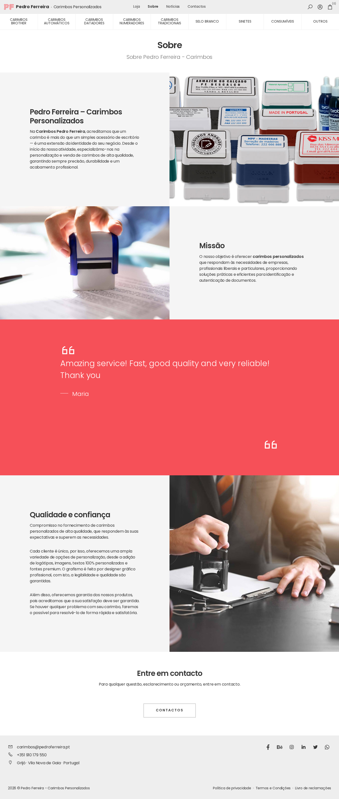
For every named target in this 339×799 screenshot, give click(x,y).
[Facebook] (268, 748)
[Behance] (280, 748)
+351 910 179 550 (32, 755)
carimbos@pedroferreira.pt (43, 747)
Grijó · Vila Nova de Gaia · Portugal (48, 763)
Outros (320, 22)
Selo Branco (207, 22)
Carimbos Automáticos (56, 21)
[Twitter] (315, 748)
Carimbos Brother (19, 21)
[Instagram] (292, 748)
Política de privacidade (232, 788)
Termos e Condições (273, 788)
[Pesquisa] (310, 7)
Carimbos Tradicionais (169, 21)
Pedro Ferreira (32, 7)
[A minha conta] (320, 7)
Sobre (153, 7)
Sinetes (245, 22)
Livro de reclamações (313, 788)
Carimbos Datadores (94, 21)
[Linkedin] (303, 748)
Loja (136, 7)
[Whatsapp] (327, 748)
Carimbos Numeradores (132, 21)
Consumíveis (282, 22)
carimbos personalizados (278, 257)
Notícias (173, 7)
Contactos (197, 7)
